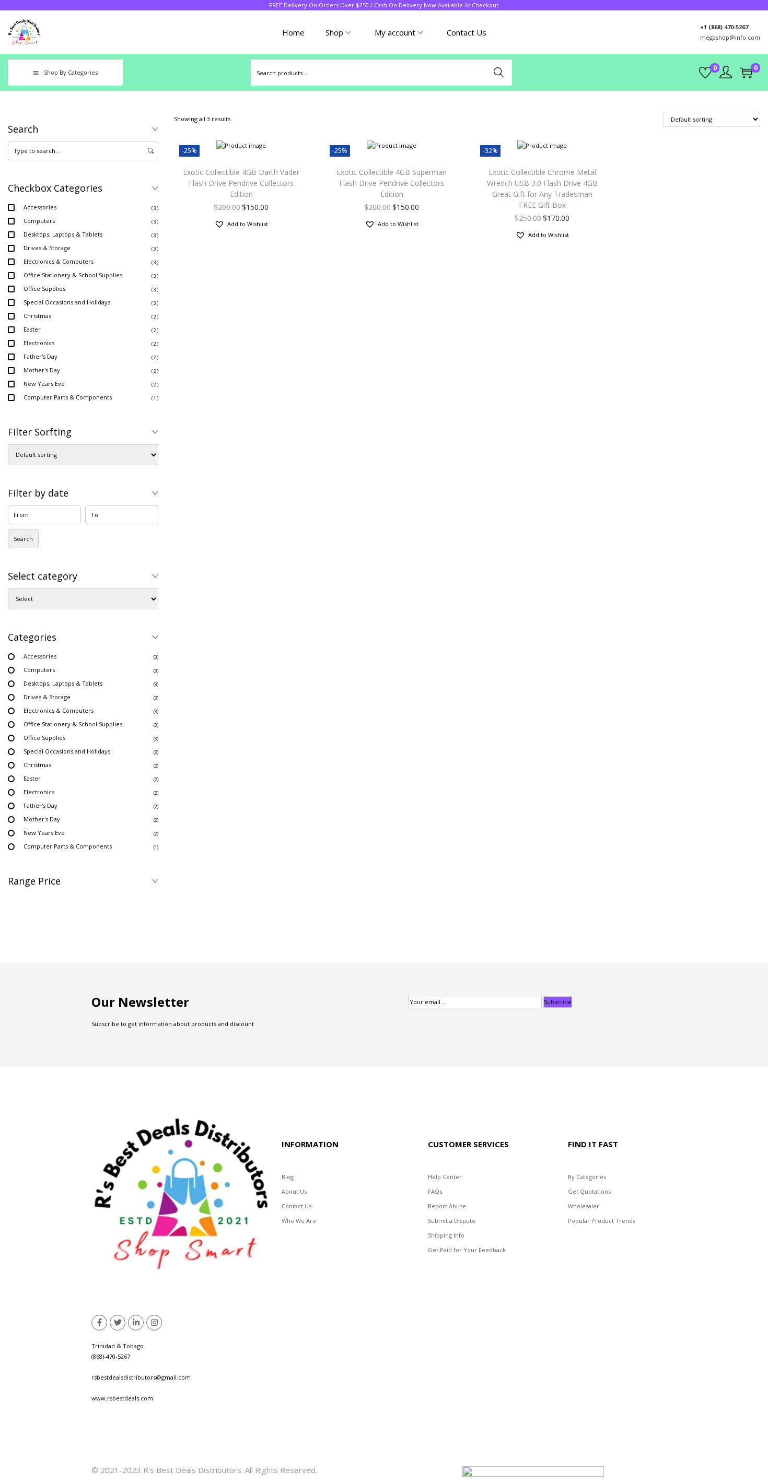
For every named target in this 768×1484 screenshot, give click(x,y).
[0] (705, 72)
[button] (241, 224)
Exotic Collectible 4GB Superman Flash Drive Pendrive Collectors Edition (391, 183)
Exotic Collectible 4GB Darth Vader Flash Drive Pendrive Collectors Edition (241, 183)
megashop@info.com (730, 37)
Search (499, 72)
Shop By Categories (71, 72)
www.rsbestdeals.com (122, 1398)
